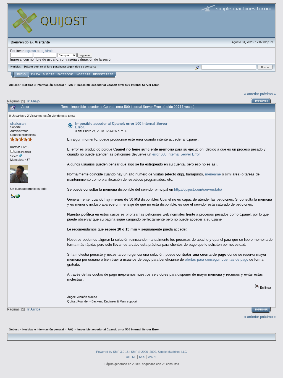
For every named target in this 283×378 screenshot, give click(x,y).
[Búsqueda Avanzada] (196, 67)
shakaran (18, 123)
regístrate (47, 51)
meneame (213, 174)
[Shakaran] (17, 197)
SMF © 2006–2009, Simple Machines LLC (159, 351)
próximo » (268, 94)
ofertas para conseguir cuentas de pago (216, 259)
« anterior (251, 94)
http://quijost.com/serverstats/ (198, 189)
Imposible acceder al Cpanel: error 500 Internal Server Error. (121, 125)
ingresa (30, 51)
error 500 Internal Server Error (176, 154)
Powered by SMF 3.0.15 (112, 351)
